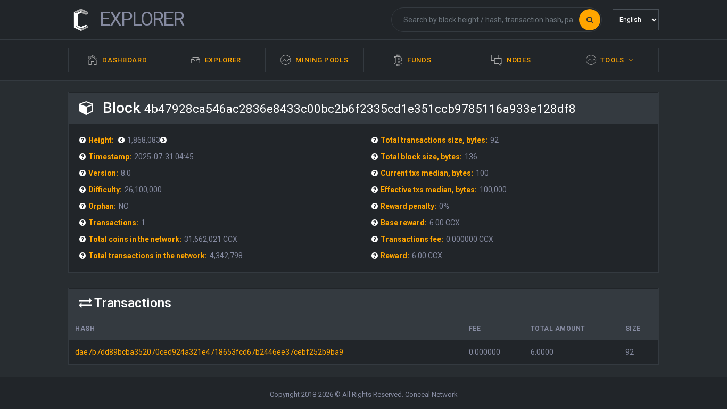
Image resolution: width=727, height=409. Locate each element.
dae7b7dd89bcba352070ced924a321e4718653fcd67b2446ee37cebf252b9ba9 (209, 352)
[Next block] (122, 140)
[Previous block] (164, 140)
